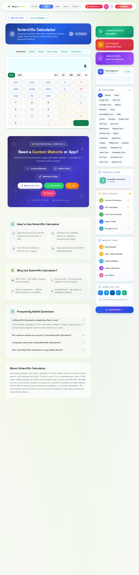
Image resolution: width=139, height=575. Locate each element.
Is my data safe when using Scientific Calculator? (36, 342)
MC (78, 75)
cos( (32, 82)
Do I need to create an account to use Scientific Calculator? (41, 335)
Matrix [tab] (32, 51)
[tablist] (48, 51)
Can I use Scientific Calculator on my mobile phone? (37, 350)
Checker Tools (104, 133)
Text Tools (116, 100)
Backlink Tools (118, 128)
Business (125, 143)
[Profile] (112, 6)
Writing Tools (113, 143)
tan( (48, 82)
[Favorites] (106, 6)
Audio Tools (103, 152)
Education (102, 109)
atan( (48, 89)
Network (118, 105)
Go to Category (37, 18)
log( (16, 96)
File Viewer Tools (116, 157)
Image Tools (116, 138)
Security (108, 95)
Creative (102, 143)
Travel (112, 109)
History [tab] (64, 51)
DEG (11, 75)
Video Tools (103, 162)
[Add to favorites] (71, 34)
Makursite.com (31, 185)
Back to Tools (17, 18)
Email (50, 193)
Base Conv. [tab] (52, 51)
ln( (32, 96)
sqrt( (48, 96)
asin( (15, 89)
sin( (15, 82)
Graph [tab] (41, 51)
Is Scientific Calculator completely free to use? (35, 320)
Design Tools (104, 100)
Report (116, 133)
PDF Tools (103, 124)
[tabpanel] (48, 92)
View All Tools (115, 310)
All (100, 95)
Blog (57, 6)
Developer (103, 147)
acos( (32, 89)
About (65, 6)
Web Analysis (104, 128)
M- (63, 75)
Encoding (111, 119)
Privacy (102, 119)
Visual (116, 95)
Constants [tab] (76, 51)
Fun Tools (103, 157)
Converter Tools (116, 147)
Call (74, 185)
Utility (119, 114)
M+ (56, 75)
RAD (20, 75)
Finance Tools (117, 162)
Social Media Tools (106, 114)
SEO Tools (114, 124)
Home (34, 6)
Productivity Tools (118, 152)
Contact (75, 6)
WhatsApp (55, 185)
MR (71, 75)
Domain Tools (124, 119)
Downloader (103, 138)
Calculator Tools (105, 105)
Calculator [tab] (21, 51)
